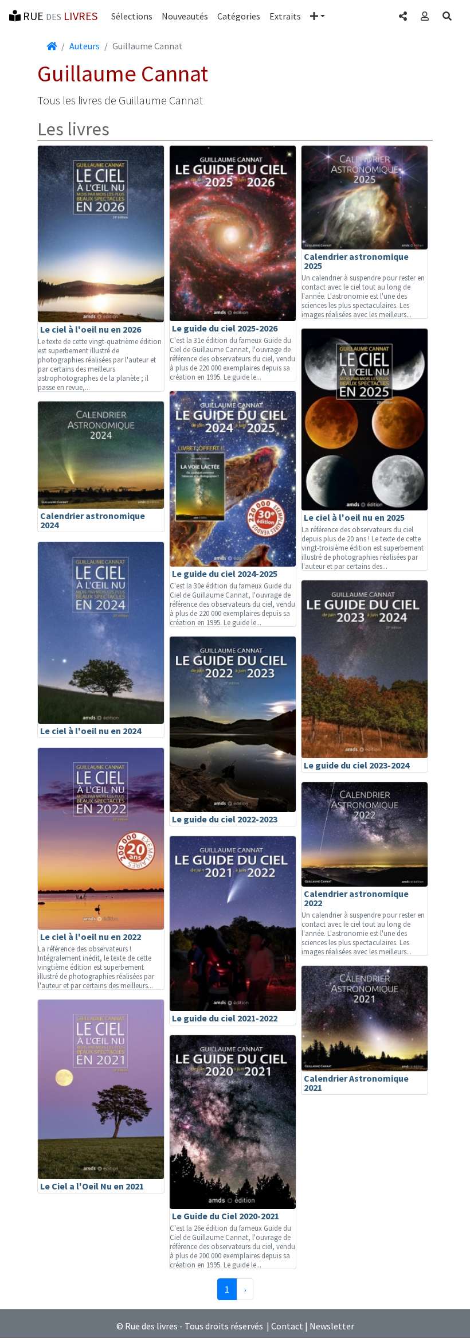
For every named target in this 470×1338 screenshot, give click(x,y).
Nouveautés (185, 16)
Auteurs (84, 46)
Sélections (131, 16)
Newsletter (332, 1326)
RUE (59, 16)
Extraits (285, 16)
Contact (287, 1326)
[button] (318, 16)
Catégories (238, 16)
